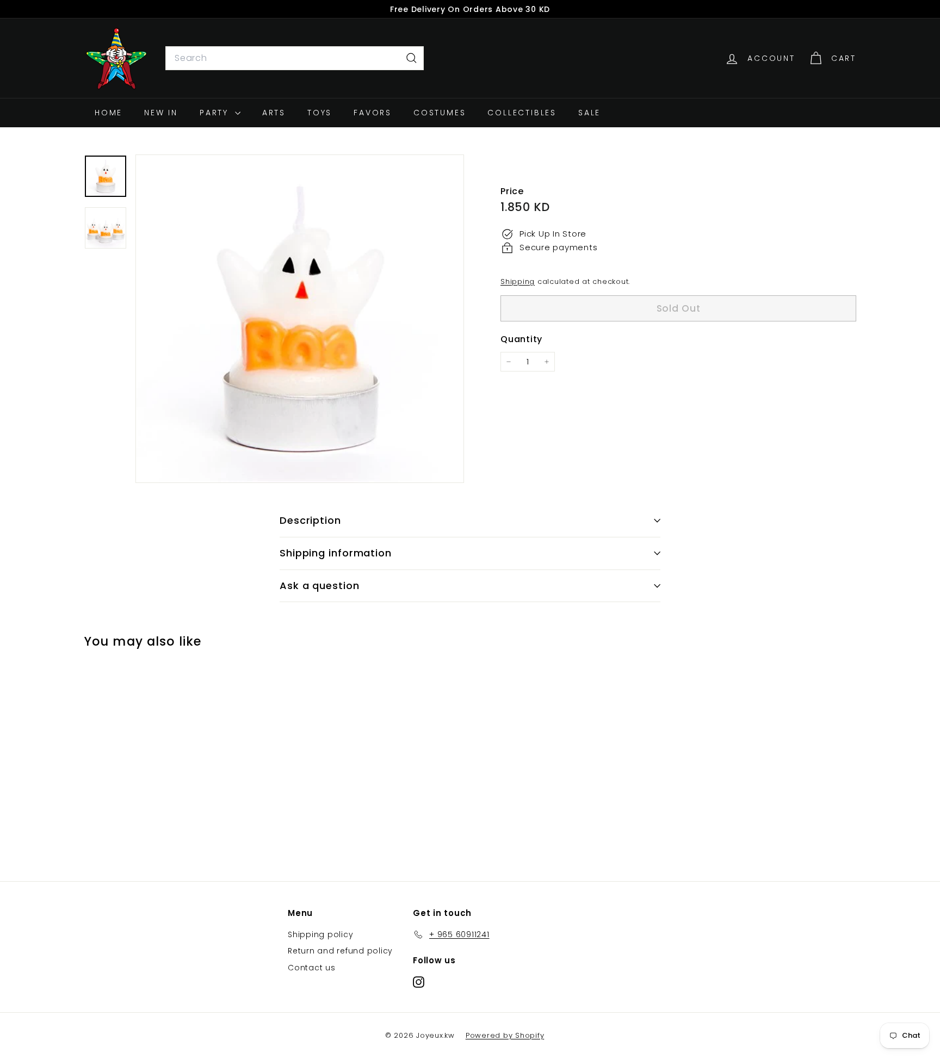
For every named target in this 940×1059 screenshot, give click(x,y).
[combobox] (294, 58)
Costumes (439, 112)
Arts (274, 112)
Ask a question (320, 585)
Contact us (312, 967)
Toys (319, 112)
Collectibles (521, 112)
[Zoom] (299, 318)
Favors (373, 112)
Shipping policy (320, 934)
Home (108, 112)
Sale (589, 112)
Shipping (517, 281)
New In (161, 112)
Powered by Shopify (505, 1035)
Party (216, 112)
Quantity (521, 339)
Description (310, 520)
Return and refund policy (340, 950)
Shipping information (336, 553)
